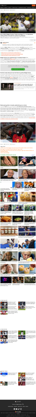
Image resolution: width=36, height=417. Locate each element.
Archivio (27, 406)
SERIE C (9, 7)
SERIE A (2, 7)
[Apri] (1, 5)
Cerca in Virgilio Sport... (17, 404)
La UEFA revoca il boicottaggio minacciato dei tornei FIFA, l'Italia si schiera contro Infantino (16, 147)
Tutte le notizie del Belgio (4, 152)
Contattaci (15, 406)
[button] (35, 8)
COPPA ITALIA (14, 7)
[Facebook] (14, 409)
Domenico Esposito (5, 42)
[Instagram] (21, 409)
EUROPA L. (29, 7)
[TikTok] (19, 409)
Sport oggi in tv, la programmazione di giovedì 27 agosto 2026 (11, 149)
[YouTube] (16, 409)
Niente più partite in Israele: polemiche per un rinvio (10, 55)
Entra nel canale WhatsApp (18, 69)
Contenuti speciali (10, 406)
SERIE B (5, 7)
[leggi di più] (35, 43)
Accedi (33, 5)
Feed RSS (24, 406)
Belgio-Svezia (12, 59)
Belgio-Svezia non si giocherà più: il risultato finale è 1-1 (11, 52)
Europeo (11, 77)
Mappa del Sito (20, 406)
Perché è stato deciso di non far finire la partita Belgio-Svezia (12, 54)
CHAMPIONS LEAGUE (22, 7)
